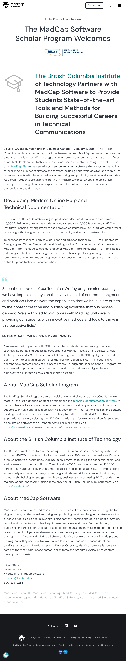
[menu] (119, 5)
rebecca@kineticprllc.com (20, 578)
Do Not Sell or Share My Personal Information (34, 645)
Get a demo (94, 5)
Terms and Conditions (80, 638)
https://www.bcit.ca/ (16, 486)
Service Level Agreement (71, 645)
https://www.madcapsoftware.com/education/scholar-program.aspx (47, 427)
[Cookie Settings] (6, 655)
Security (90, 645)
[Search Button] (109, 5)
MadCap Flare (20, 166)
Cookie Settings (105, 645)
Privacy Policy (101, 638)
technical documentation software (95, 401)
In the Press (52, 19)
